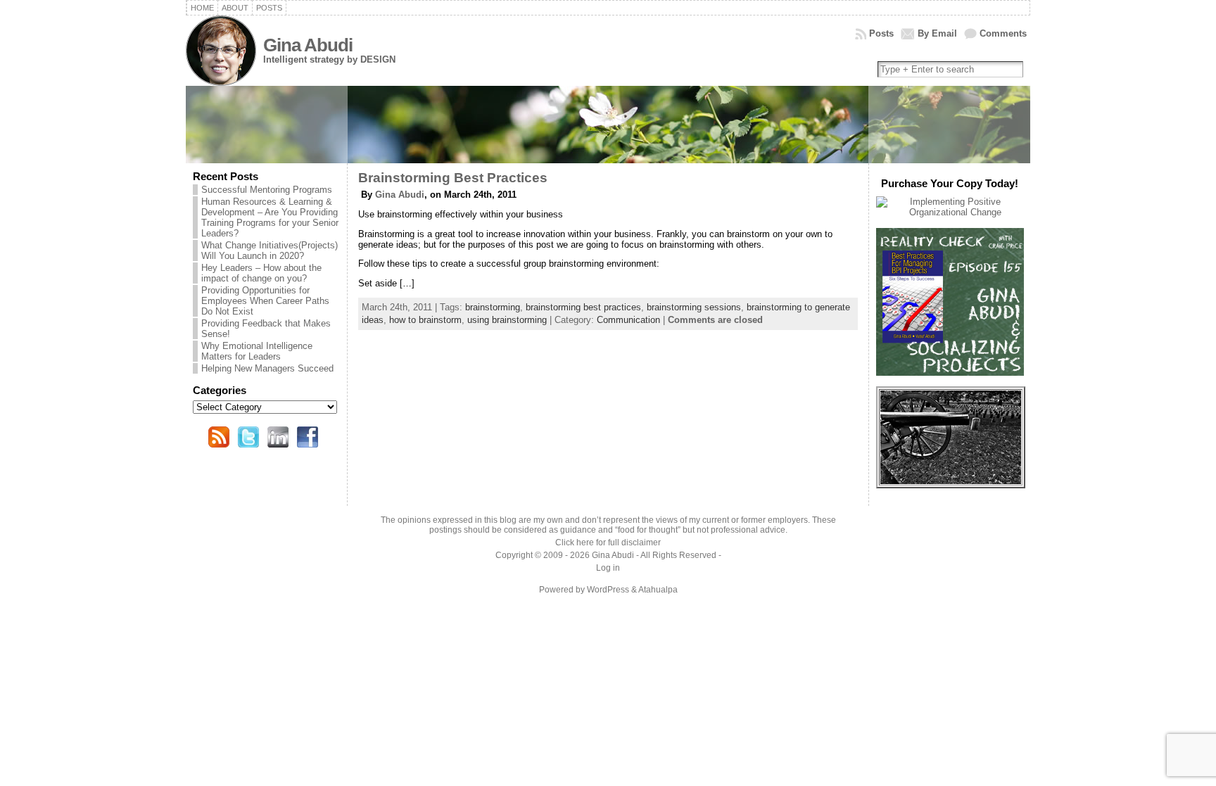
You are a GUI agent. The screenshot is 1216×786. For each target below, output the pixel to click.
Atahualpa (658, 590)
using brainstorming (507, 320)
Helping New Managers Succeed (267, 368)
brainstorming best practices (583, 307)
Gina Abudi (308, 45)
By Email (937, 33)
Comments (1003, 33)
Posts (881, 33)
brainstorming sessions (694, 307)
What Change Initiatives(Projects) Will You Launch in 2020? (269, 250)
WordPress (608, 590)
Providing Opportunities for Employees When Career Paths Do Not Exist (265, 301)
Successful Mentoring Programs (266, 189)
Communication (628, 320)
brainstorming (492, 307)
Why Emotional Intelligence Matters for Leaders (256, 351)
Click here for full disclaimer (608, 542)
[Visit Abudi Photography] (950, 481)
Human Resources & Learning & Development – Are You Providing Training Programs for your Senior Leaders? (269, 217)
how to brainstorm (425, 320)
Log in (608, 568)
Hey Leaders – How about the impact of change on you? (261, 273)
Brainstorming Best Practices (452, 177)
